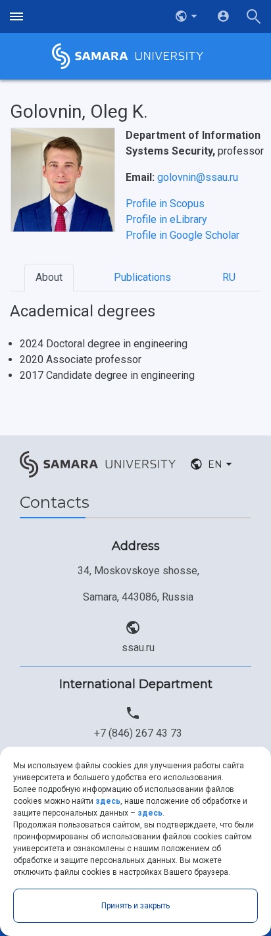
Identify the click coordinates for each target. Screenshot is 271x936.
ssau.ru (138, 647)
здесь (107, 801)
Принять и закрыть (135, 905)
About (49, 277)
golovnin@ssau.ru (197, 177)
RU (228, 277)
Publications (142, 277)
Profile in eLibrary (166, 219)
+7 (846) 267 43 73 (138, 733)
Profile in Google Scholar (182, 235)
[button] (187, 16)
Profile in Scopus (165, 203)
